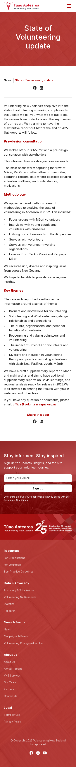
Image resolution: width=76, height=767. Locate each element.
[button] (68, 5)
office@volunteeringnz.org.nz (34, 404)
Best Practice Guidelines (18, 571)
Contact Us (10, 696)
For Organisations (14, 557)
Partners (9, 689)
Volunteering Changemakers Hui (23, 643)
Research (9, 610)
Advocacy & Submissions (19, 590)
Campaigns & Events (16, 636)
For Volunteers (13, 564)
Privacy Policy (12, 721)
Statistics (9, 603)
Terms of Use (12, 714)
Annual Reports (13, 668)
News (7, 629)
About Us (9, 661)
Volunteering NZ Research (20, 597)
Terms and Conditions (16, 500)
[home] (21, 5)
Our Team (10, 682)
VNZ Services (12, 675)
